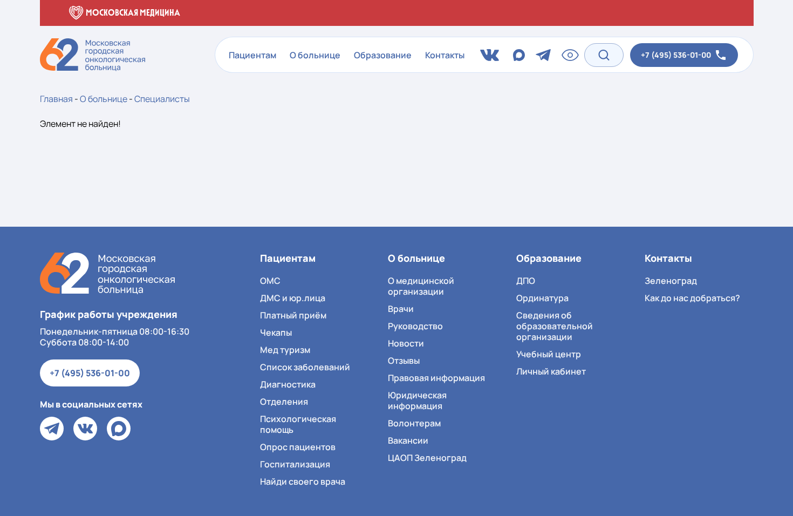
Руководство (415, 326)
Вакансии (408, 440)
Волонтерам (414, 423)
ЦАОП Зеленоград (427, 458)
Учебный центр (548, 354)
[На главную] (107, 273)
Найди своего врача (302, 481)
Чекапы (276, 332)
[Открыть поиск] (604, 55)
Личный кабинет (551, 371)
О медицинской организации (421, 286)
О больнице (315, 55)
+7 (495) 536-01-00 (90, 373)
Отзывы (404, 360)
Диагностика (288, 384)
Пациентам (252, 55)
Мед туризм (285, 350)
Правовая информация (436, 378)
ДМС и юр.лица (292, 298)
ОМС (270, 281)
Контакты (444, 55)
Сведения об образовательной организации (554, 326)
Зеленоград (671, 281)
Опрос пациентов (298, 447)
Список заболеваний (305, 367)
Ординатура (542, 298)
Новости (406, 343)
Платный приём (293, 315)
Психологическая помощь (298, 424)
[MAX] (119, 428)
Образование (383, 55)
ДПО (525, 281)
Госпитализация (295, 464)
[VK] (85, 428)
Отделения (284, 402)
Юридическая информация (417, 400)
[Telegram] (52, 428)
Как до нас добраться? (692, 298)
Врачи (401, 309)
